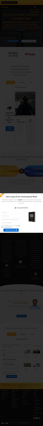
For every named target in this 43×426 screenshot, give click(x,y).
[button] (41, 194)
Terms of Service (8, 227)
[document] (21, 213)
